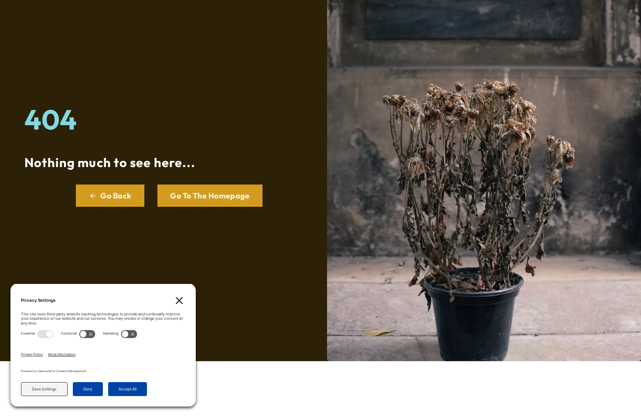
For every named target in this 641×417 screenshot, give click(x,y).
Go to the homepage (209, 196)
